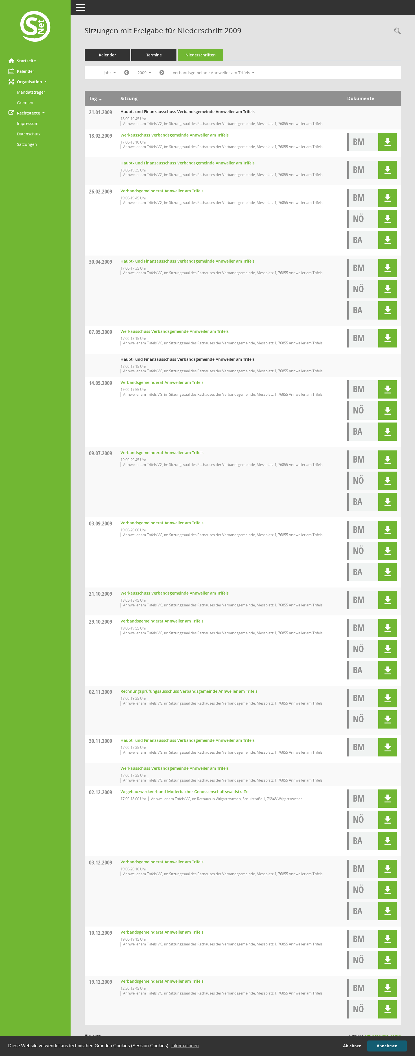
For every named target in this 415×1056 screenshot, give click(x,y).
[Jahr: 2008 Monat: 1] (126, 73)
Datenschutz (29, 134)
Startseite (26, 60)
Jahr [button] (108, 72)
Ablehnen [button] (352, 1046)
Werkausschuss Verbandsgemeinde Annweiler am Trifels (175, 135)
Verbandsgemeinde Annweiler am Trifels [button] (212, 72)
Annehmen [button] (387, 1046)
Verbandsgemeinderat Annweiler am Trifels (162, 190)
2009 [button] (142, 72)
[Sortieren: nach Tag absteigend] (100, 98)
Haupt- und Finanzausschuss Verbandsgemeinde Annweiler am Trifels (188, 163)
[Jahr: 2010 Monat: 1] (162, 73)
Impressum (27, 123)
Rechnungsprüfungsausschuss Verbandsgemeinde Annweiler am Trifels (189, 691)
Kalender (25, 71)
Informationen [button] (185, 1045)
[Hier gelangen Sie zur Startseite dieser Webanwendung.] (35, 27)
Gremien (25, 102)
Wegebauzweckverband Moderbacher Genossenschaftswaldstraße (184, 791)
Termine (154, 55)
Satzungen (27, 144)
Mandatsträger (31, 92)
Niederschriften (200, 55)
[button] (35, 81)
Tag (93, 98)
